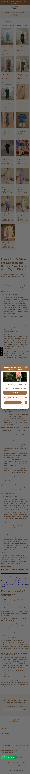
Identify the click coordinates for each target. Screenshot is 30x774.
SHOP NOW (15, 392)
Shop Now (13, 402)
